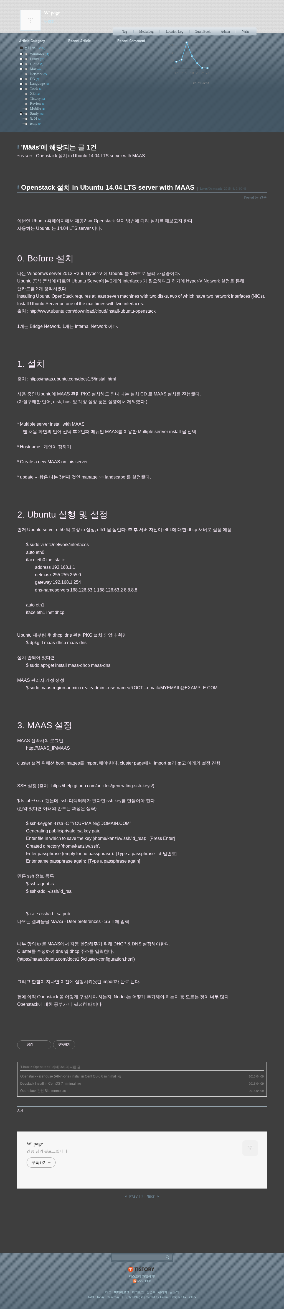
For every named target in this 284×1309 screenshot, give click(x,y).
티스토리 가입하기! (142, 1276)
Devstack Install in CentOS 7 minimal (48, 1084)
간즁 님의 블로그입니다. (48, 1151)
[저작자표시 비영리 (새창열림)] (80, 1045)
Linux (25, 1067)
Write (245, 32)
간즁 (129, 1296)
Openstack (41, 1067)
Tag (124, 32)
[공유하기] (38, 1045)
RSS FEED (144, 1281)
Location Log (174, 32)
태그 (108, 1292)
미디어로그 (121, 1292)
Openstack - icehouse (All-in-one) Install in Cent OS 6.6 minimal (68, 1076)
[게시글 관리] (45, 1045)
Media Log (146, 32)
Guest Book (203, 32)
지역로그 (138, 1292)
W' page (52, 13)
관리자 (162, 1292)
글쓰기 (174, 1292)
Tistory (191, 1296)
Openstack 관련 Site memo (40, 1091)
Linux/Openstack (211, 188)
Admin (225, 32)
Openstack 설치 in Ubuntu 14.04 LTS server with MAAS (107, 187)
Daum (164, 1296)
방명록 (151, 1292)
